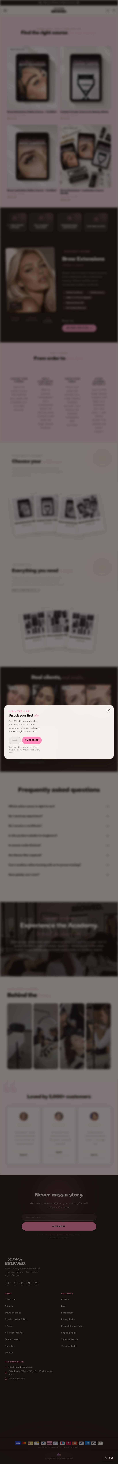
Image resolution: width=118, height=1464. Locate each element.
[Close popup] (108, 710)
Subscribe (31, 740)
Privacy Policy (15, 750)
